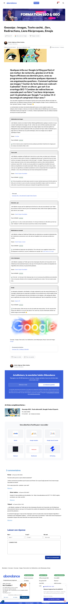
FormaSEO (56, 578)
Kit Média (26, 580)
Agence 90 (17, 301)
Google (11, 341)
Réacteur (56, 580)
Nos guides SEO (42, 580)
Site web (46, 534)
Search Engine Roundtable (21, 173)
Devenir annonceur (28, 578)
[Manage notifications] (65, 601)
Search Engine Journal (20, 242)
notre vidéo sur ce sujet (48, 251)
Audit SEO (41, 583)
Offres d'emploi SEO (44, 578)
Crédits (20, 603)
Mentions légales (29, 603)
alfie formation (57, 583)
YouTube (17, 136)
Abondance (4, 568)
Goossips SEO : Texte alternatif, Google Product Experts (24, 195)
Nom (8, 534)
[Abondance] (11, 576)
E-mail (27, 534)
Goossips (10, 568)
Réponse (9, 488)
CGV (38, 603)
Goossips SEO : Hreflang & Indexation (20, 349)
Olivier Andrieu (20, 42)
